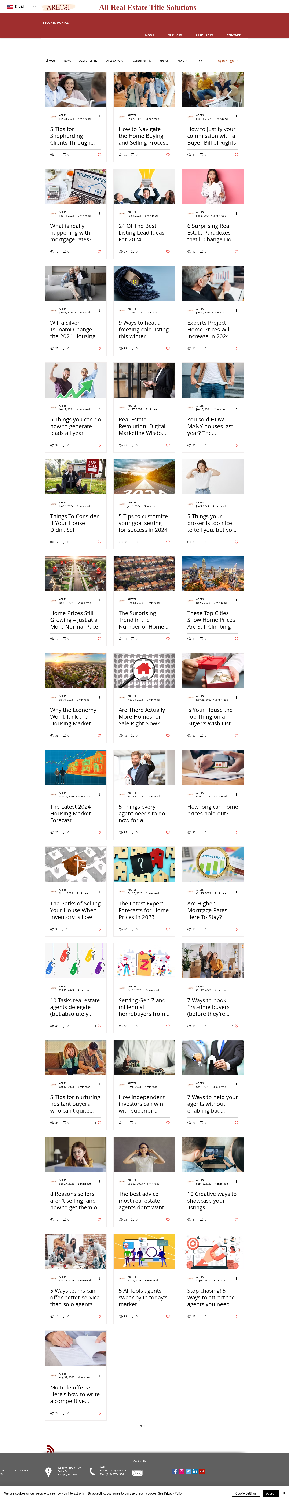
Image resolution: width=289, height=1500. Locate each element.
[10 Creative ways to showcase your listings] (213, 1154)
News (67, 60)
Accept (270, 1493)
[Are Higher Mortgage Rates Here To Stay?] (213, 864)
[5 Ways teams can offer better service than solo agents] (75, 1251)
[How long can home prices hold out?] (213, 767)
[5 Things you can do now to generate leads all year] (75, 380)
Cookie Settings (245, 1493)
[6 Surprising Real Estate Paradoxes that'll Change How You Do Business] (213, 186)
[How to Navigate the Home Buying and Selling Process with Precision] (144, 89)
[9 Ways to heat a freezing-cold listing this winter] (144, 283)
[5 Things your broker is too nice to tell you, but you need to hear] (213, 476)
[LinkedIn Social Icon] (195, 1471)
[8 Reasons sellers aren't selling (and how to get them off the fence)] (75, 1154)
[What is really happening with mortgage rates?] (75, 186)
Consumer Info (142, 60)
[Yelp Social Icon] (202, 1471)
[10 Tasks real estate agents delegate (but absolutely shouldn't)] (75, 960)
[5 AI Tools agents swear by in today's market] (144, 1251)
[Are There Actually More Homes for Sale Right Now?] (144, 670)
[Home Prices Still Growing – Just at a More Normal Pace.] (75, 573)
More (181, 60)
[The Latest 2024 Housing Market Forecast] (75, 767)
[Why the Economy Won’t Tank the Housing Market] (75, 670)
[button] (201, 61)
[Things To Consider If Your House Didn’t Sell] (75, 476)
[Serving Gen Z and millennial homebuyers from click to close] (144, 960)
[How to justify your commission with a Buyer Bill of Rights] (213, 89)
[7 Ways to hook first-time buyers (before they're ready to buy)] (213, 960)
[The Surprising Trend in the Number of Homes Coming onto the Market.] (144, 573)
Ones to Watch (115, 60)
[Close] (283, 1493)
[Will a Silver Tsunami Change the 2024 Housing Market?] (75, 283)
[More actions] (100, 116)
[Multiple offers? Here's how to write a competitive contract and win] (75, 1348)
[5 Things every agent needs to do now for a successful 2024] (144, 767)
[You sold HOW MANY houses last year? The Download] (213, 380)
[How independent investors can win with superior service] (144, 1057)
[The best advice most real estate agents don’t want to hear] (144, 1154)
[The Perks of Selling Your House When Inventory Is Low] (75, 864)
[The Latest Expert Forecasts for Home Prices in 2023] (144, 864)
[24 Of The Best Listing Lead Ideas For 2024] (144, 186)
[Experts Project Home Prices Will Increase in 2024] (213, 283)
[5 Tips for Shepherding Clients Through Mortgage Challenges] (75, 89)
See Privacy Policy (170, 1493)
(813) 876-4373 (118, 1470)
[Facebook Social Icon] (175, 1471)
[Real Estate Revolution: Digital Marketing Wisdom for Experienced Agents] (144, 380)
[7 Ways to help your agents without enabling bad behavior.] (213, 1057)
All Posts (50, 60)
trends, (164, 60)
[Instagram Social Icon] (181, 1471)
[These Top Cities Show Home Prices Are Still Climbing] (213, 573)
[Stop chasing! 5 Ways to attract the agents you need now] (213, 1251)
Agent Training (88, 60)
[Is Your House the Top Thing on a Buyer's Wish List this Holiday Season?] (213, 670)
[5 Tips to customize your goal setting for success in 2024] (144, 476)
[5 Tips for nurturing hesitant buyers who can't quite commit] (75, 1057)
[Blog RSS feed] (50, 1449)
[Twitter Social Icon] (188, 1471)
